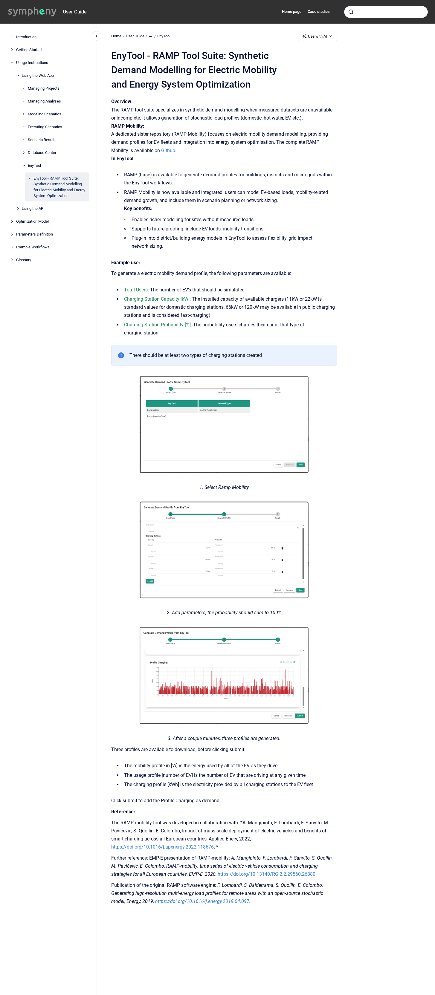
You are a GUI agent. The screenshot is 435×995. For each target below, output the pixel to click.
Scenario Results (42, 139)
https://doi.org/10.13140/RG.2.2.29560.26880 (266, 874)
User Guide (75, 12)
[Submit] (351, 12)
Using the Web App (38, 75)
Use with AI (317, 36)
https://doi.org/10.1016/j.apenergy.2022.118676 (162, 847)
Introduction (26, 37)
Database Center (42, 152)
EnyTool (34, 165)
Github (168, 150)
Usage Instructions (32, 62)
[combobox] (386, 12)
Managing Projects (43, 88)
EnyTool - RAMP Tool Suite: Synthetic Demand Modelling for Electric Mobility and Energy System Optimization (59, 187)
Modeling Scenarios (44, 114)
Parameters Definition (34, 234)
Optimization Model (32, 221)
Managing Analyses (44, 101)
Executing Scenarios (45, 127)
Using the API (33, 208)
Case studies (319, 11)
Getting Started (29, 50)
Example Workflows (33, 247)
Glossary (23, 260)
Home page (291, 11)
